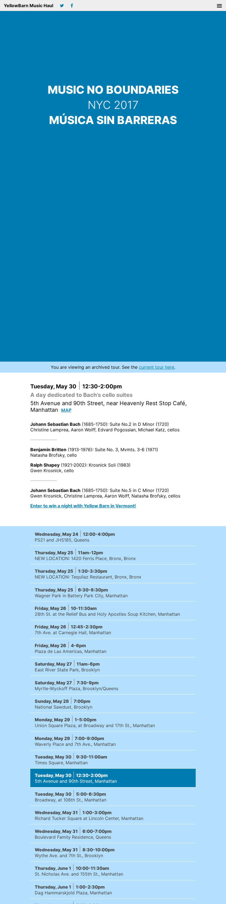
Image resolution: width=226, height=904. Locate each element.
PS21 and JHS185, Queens (75, 536)
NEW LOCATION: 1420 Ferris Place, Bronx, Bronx (85, 555)
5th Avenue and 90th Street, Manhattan (76, 777)
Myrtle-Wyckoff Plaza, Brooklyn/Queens (76, 685)
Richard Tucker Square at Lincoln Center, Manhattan (89, 815)
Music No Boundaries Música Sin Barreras (113, 105)
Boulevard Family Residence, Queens (73, 833)
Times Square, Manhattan (71, 759)
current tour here (156, 367)
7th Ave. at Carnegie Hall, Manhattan (73, 629)
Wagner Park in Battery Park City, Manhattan (81, 592)
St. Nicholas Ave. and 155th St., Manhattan (79, 870)
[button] (219, 6)
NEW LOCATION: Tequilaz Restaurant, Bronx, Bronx (88, 573)
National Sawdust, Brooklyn (63, 703)
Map (66, 410)
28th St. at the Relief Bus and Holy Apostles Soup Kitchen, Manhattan (107, 610)
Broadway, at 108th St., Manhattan (70, 796)
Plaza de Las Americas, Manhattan (70, 648)
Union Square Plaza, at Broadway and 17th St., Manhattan (95, 722)
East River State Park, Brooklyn (67, 666)
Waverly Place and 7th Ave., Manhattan (75, 741)
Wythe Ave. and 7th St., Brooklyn (75, 852)
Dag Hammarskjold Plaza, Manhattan (73, 889)
